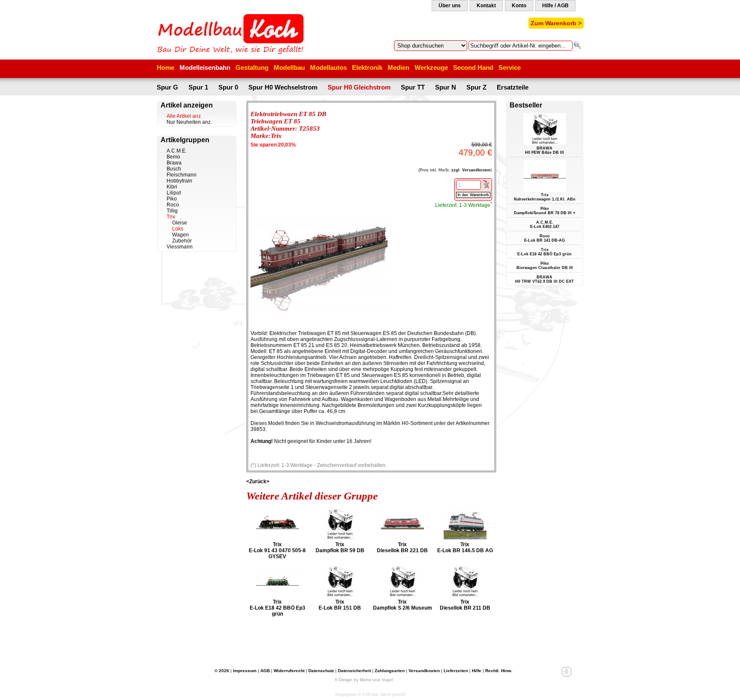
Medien (398, 67)
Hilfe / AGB (555, 6)
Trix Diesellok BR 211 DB (465, 605)
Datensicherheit (354, 670)
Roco (173, 205)
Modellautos (328, 67)
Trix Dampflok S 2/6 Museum (402, 605)
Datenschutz (321, 670)
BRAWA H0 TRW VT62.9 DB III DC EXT (544, 279)
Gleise (179, 223)
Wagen (180, 235)
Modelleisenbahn (204, 67)
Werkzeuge (431, 67)
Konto (519, 6)
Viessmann (180, 247)
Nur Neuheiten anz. (189, 122)
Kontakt (486, 6)
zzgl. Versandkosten (471, 170)
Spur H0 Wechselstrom (282, 87)
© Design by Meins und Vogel (363, 679)
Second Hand (473, 67)
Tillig (172, 211)
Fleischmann (182, 175)
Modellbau (289, 67)
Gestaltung (252, 67)
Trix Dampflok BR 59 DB (340, 547)
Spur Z (476, 87)
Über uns (450, 6)
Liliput (174, 193)
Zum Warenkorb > (556, 23)
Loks (177, 229)
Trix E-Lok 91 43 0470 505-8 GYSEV (277, 550)
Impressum (245, 670)
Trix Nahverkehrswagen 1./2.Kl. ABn (545, 197)
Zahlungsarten (390, 670)
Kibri (172, 187)
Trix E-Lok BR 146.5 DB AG (465, 547)
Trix (171, 217)
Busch (174, 169)
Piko (172, 199)
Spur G (167, 87)
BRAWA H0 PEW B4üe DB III (544, 150)
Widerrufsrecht (289, 670)
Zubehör (182, 241)
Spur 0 (228, 87)
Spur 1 (198, 87)
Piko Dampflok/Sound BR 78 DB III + (544, 210)
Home (165, 67)
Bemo (173, 157)
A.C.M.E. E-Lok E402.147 (544, 224)
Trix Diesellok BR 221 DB (402, 547)
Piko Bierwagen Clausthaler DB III (544, 265)
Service (509, 67)
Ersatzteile (512, 87)
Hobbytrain (179, 181)
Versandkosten (424, 670)
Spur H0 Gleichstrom (359, 87)
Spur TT (413, 87)
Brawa (174, 163)
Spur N (445, 87)
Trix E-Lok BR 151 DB (340, 605)
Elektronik (367, 67)
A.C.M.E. (177, 151)
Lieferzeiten (456, 670)
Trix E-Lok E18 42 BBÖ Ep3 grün (277, 608)
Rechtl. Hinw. (499, 670)
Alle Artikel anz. (184, 116)
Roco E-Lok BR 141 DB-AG (544, 238)
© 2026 (222, 670)
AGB (265, 670)
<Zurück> (257, 482)
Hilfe (476, 670)
